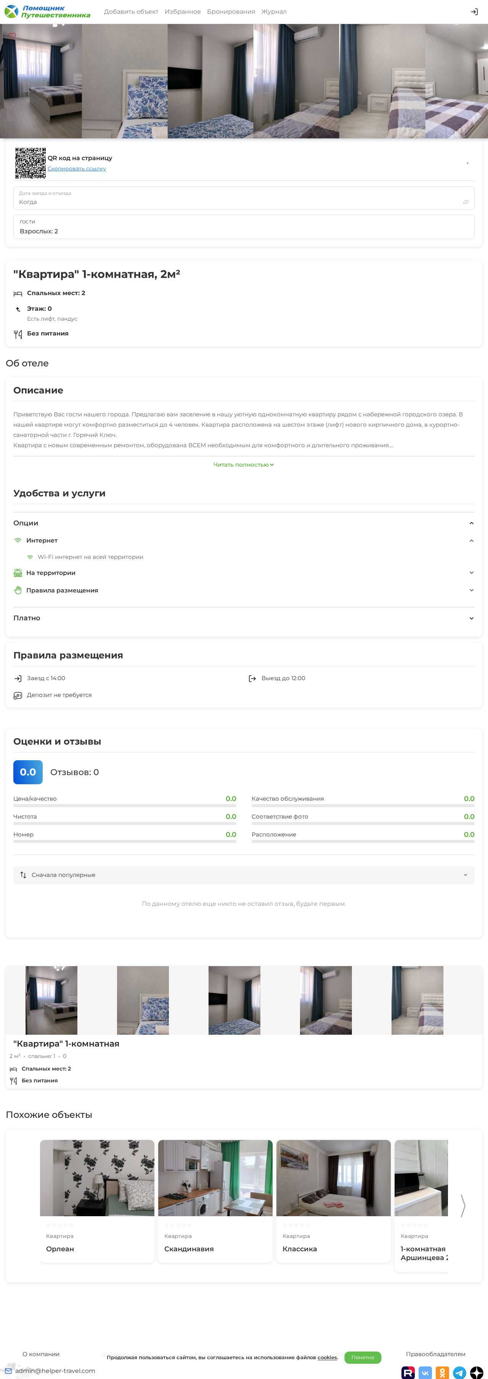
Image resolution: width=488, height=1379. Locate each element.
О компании (40, 1354)
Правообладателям (436, 1354)
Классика (300, 1249)
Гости (27, 222)
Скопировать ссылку (77, 168)
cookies (327, 1357)
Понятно (363, 1357)
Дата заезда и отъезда (45, 193)
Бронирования (231, 11)
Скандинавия (189, 1249)
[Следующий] (463, 1205)
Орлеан (60, 1249)
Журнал (274, 11)
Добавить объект (131, 11)
